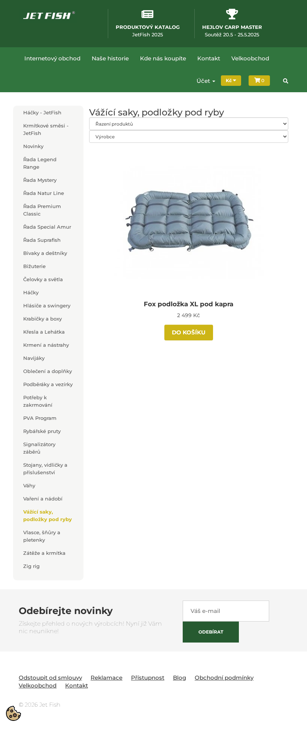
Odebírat (210, 632)
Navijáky (34, 358)
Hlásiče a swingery (46, 306)
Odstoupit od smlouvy (50, 677)
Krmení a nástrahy (46, 345)
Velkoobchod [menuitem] (250, 58)
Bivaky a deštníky (45, 253)
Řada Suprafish (42, 240)
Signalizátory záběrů (39, 448)
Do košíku (189, 332)
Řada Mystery (40, 180)
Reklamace (106, 677)
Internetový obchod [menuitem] (52, 58)
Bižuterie (34, 266)
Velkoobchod (38, 685)
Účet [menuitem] (204, 80)
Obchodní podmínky (224, 677)
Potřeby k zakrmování (37, 401)
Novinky (33, 146)
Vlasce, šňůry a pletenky (41, 536)
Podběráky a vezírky (48, 384)
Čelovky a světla (43, 279)
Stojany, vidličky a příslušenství (45, 468)
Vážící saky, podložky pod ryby (47, 515)
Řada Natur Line (43, 193)
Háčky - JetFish (42, 112)
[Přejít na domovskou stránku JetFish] (48, 15)
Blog (179, 677)
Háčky (31, 292)
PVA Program (40, 418)
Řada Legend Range (40, 163)
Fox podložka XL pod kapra (188, 304)
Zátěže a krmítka (44, 553)
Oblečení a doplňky (47, 371)
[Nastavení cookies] (13, 713)
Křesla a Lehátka (44, 332)
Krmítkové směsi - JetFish (46, 129)
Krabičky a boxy (42, 319)
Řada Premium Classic (42, 210)
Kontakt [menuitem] (208, 58)
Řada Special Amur (47, 227)
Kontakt (76, 685)
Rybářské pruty (42, 431)
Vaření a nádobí (43, 499)
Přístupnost (147, 677)
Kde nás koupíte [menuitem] (163, 58)
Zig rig (31, 566)
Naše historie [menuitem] (110, 58)
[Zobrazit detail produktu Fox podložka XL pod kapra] (189, 222)
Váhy (29, 485)
